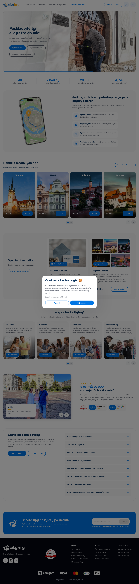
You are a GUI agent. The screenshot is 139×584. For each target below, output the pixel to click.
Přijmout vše (82, 303)
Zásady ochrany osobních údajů (56, 297)
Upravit (57, 303)
